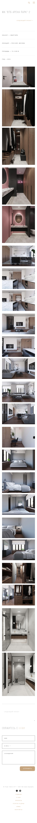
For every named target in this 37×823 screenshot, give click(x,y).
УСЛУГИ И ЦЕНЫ (18, 803)
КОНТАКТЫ (18, 809)
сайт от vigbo (18, 818)
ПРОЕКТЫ (18, 800)
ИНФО (19, 806)
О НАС (18, 797)
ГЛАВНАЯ (19, 794)
